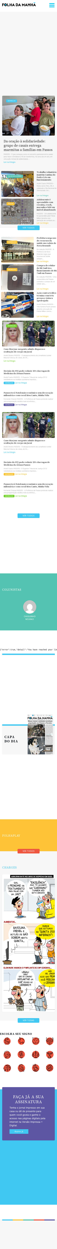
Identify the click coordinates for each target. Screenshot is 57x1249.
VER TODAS (28, 1020)
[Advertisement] (28, 49)
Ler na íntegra (9, 162)
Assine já (19, 1131)
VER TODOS (28, 228)
